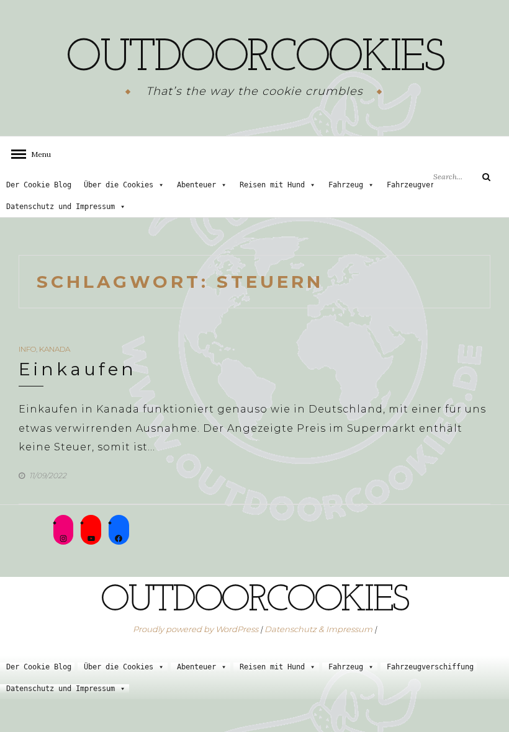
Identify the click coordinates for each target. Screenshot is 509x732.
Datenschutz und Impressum (60, 206)
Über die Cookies (118, 185)
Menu (37, 154)
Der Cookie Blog (38, 185)
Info (27, 349)
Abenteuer (196, 185)
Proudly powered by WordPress (195, 629)
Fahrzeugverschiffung (430, 185)
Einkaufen (78, 369)
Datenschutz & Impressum (318, 629)
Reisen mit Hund (272, 185)
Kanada (54, 349)
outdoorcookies (254, 59)
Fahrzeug (345, 185)
